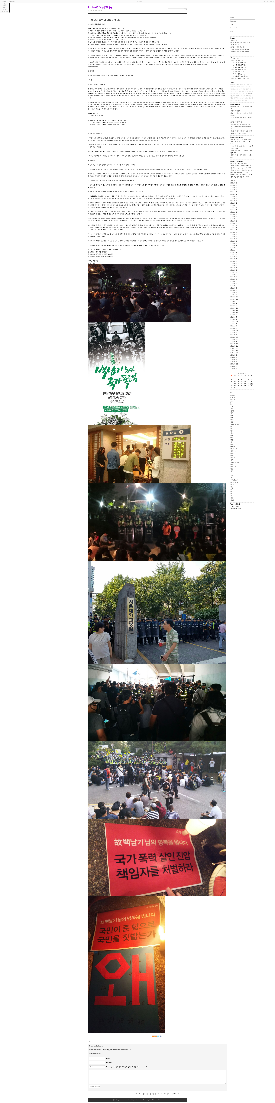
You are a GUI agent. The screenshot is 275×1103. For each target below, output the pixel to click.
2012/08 (233, 277)
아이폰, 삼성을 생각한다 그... (239, 174)
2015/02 (233, 221)
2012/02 (233, 290)
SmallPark (152, 1100)
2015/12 (233, 207)
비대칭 (232, 453)
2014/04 (233, 241)
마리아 (232, 433)
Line (231, 31)
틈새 (231, 493)
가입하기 (271, 1)
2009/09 (233, 355)
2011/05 (233, 310)
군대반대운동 (234, 45)
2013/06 (233, 263)
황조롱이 (233, 500)
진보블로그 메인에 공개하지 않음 (126, 1067)
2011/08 (233, 303)
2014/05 (233, 239)
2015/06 (233, 216)
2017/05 (233, 185)
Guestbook (233, 28)
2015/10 (233, 212)
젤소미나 (233, 484)
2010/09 (233, 328)
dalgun (232, 395)
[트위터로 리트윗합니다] (158, 1037)
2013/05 (233, 266)
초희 (231, 489)
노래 (241, 96)
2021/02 (233, 183)
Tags (231, 24)
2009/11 (233, 350)
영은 (231, 471)
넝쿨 (231, 417)
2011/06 (233, 308)
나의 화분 (91, 24)
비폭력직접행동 (100, 7)
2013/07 (233, 261)
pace (231, 402)
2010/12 (233, 321)
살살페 (242, 98)
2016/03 (233, 201)
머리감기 (243, 87)
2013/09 (233, 257)
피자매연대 (233, 40)
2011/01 (233, 319)
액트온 (5, 7)
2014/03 (233, 243)
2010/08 (233, 330)
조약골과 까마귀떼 (236, 122)
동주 (231, 422)
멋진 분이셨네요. (235, 139)
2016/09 (233, 196)
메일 (5, 4)
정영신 (244, 100)
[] (139, 1094)
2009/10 (233, 353)
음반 (233, 98)
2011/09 (233, 301)
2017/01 (233, 190)
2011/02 (233, 317)
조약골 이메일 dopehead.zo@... (240, 49)
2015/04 (233, 219)
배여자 (232, 446)
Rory (231, 404)
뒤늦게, (232, 168)
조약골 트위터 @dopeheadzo (239, 51)
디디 (231, 426)
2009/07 (233, 359)
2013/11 (233, 252)
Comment (101, 1046)
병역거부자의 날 (239, 91)
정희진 (234, 87)
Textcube (139, 1100)
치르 (231, 491)
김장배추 (246, 89)
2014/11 (233, 227)
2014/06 (233, 236)
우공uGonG (234, 480)
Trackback (93, 1046)
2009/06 (233, 362)
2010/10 (233, 326)
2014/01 (233, 248)
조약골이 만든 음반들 (237, 47)
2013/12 (233, 250)
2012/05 (233, 283)
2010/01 (233, 346)
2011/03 (233, 315)
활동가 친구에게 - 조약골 (238, 133)
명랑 (231, 440)
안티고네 (233, 466)
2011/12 (233, 295)
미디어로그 (233, 163)
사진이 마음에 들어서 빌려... (239, 155)
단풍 (231, 420)
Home (232, 17)
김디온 (232, 411)
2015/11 (233, 210)
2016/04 (233, 198)
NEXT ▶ (180, 1094)
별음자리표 (233, 449)
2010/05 (233, 337)
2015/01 (233, 223)
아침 (231, 464)
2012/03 (233, 288)
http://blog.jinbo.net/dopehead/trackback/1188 (117, 1049)
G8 (238, 84)
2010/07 (233, 333)
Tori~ (232, 406)
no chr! (232, 397)
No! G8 (232, 399)
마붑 (231, 435)
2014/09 (233, 232)
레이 (231, 431)
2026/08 (242, 373)
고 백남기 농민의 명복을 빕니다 (104, 20)
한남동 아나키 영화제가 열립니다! (241, 131)
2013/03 (233, 270)
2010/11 (233, 324)
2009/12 (233, 348)
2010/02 (233, 344)
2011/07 (233, 306)
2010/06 (233, 335)
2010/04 (233, 339)
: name (107, 1058)
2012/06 (233, 281)
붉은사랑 (233, 451)
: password (108, 1062)
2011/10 (233, 299)
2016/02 (233, 203)
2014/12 (233, 225)
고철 (231, 408)
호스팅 (5, 9)
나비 (231, 415)
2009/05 (233, 364)
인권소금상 (248, 98)
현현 (231, 498)
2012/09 (233, 274)
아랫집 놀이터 (234, 462)
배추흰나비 (233, 84)
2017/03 (233, 187)
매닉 (231, 437)
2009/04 (233, 366)
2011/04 (233, 312)
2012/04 (233, 286)
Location (233, 21)
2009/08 (233, 357)
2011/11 (233, 297)
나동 (231, 413)
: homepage (109, 1067)
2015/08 (233, 214)
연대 (245, 84)
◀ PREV (135, 1094)
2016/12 (233, 192)
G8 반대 (237, 98)
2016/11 (233, 194)
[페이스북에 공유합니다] (160, 1037)
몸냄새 (232, 115)
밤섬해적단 (240, 89)
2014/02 (233, 245)
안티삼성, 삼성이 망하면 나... (239, 170)
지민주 (238, 87)
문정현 (248, 87)
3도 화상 (247, 91)
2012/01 (233, 292)
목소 (247, 100)
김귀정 (239, 100)
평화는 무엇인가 (235, 166)
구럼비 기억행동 (235, 111)
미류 (231, 444)
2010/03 (233, 341)
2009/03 (233, 368)
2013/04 (233, 268)
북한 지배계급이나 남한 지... (239, 141)
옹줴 (231, 475)
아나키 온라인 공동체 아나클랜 (240, 42)
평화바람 (238, 93)
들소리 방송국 (234, 424)
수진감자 (233, 457)
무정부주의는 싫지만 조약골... (239, 150)
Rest (160, 1100)
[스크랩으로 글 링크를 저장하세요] (154, 1037)
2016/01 (233, 205)
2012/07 (233, 279)
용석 (231, 478)
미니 (231, 442)
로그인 (266, 1)
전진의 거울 (234, 482)
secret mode (143, 1067)
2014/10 (233, 230)
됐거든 (241, 84)
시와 (246, 93)
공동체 (5, 5)
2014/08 (233, 234)
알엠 (231, 469)
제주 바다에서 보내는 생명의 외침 (241, 113)
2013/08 (233, 259)
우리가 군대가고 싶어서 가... (239, 146)
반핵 (243, 93)
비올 (231, 455)
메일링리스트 (4, 11)
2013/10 (233, 254)
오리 (231, 473)
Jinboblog (131, 1100)
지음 (231, 487)
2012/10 (233, 272)
